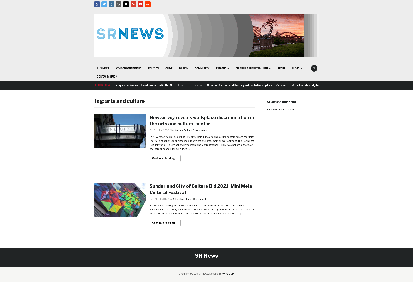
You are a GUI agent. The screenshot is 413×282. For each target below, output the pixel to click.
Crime (169, 68)
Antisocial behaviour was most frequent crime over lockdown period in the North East (123, 85)
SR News (206, 255)
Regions (221, 68)
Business (103, 68)
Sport (281, 68)
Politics (153, 68)
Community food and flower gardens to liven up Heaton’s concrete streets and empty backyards (262, 85)
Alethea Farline (182, 130)
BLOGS (296, 68)
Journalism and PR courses (281, 109)
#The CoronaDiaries (128, 68)
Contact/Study (107, 76)
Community (202, 68)
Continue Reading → (165, 158)
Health (183, 68)
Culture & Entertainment (252, 68)
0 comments (200, 130)
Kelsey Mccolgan (181, 199)
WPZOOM (228, 273)
